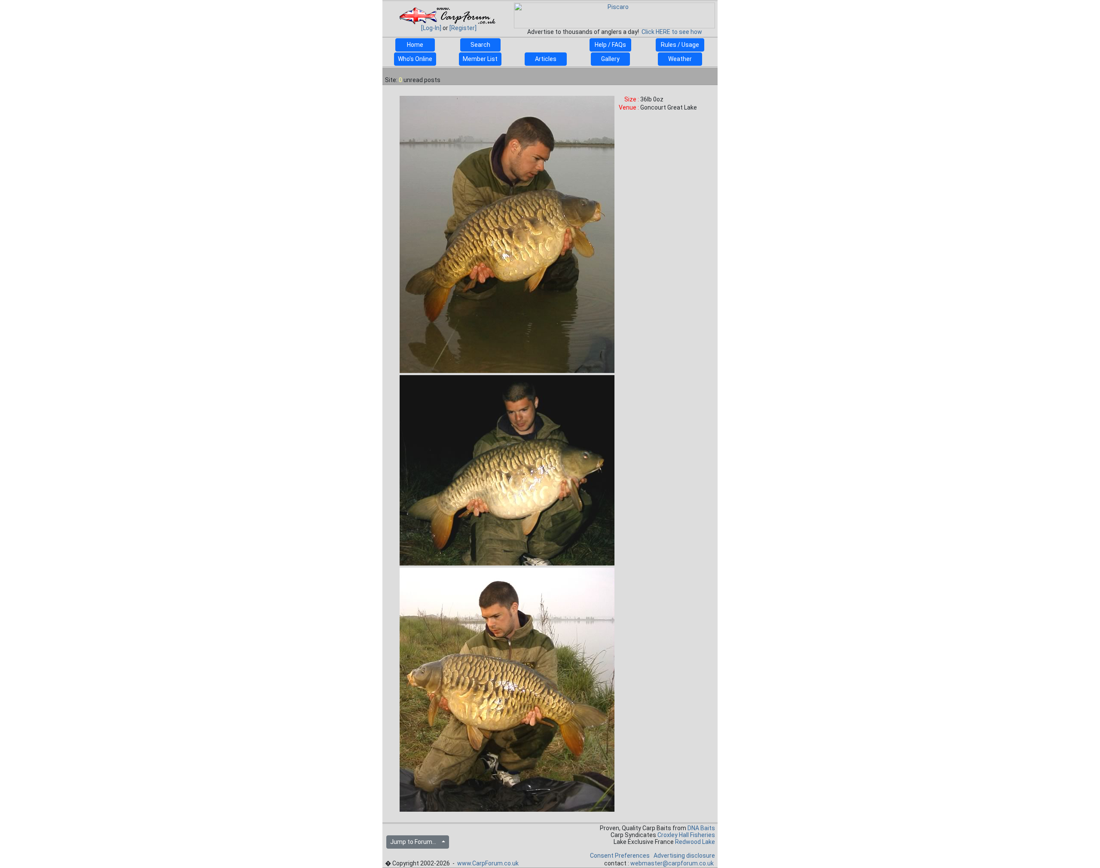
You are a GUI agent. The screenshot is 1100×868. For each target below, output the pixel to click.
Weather (680, 58)
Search (480, 44)
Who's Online (415, 58)
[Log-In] (431, 27)
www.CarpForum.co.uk (488, 863)
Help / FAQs (610, 44)
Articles (546, 58)
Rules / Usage (680, 44)
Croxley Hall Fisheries (686, 834)
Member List (480, 58)
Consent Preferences (620, 855)
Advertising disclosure (684, 855)
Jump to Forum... (415, 841)
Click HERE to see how (672, 31)
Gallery (610, 58)
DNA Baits (701, 828)
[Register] (463, 27)
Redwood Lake (695, 841)
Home (415, 44)
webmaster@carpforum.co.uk (672, 863)
